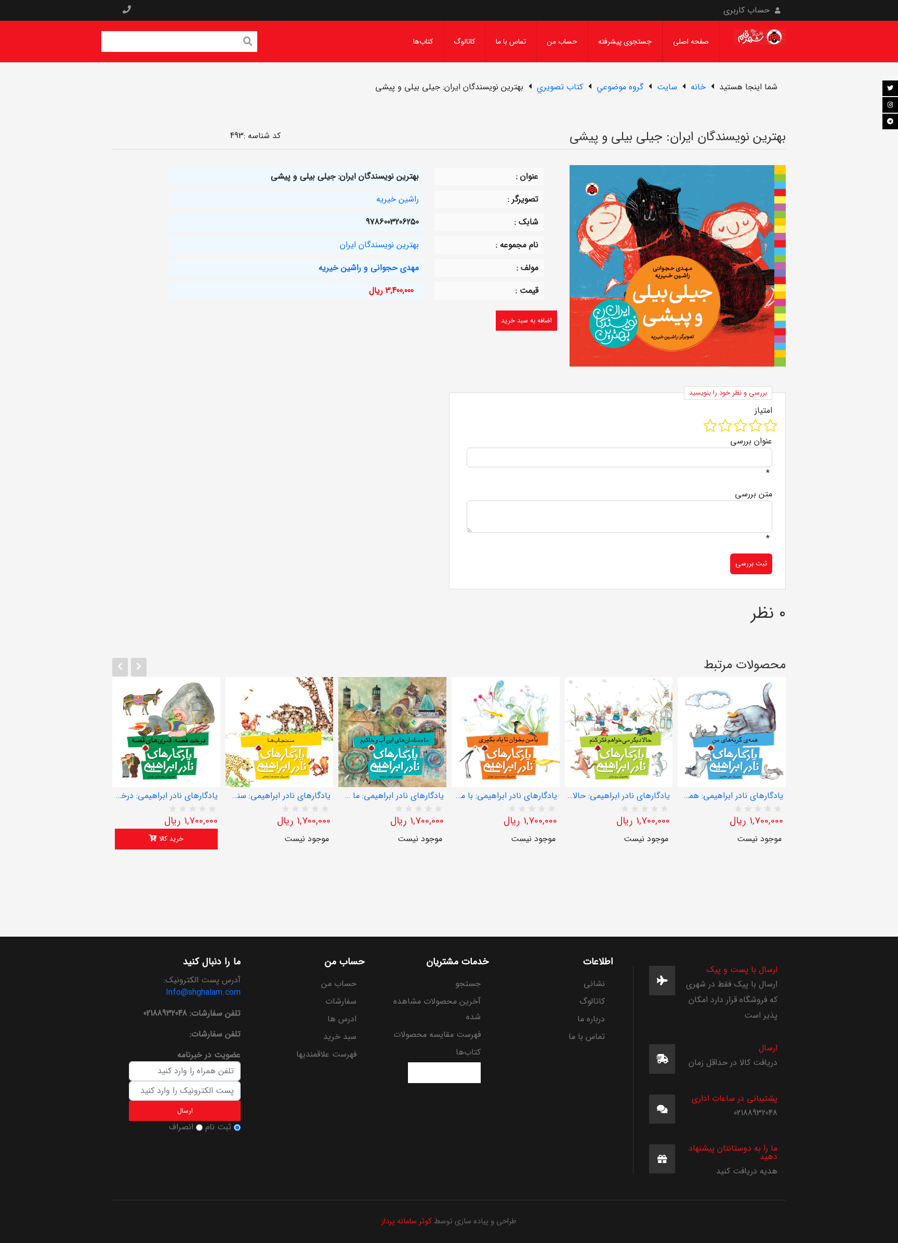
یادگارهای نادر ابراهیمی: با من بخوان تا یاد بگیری (505, 796)
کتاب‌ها (423, 41)
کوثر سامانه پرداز (406, 1221)
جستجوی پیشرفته (625, 41)
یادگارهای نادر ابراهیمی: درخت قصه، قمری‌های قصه (166, 796)
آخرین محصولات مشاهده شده (437, 1009)
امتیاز (763, 410)
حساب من (562, 41)
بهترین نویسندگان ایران (379, 244)
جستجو (468, 983)
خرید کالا (170, 838)
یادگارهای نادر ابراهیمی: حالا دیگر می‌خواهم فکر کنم (618, 796)
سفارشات (340, 1001)
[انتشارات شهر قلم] (760, 41)
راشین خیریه (397, 199)
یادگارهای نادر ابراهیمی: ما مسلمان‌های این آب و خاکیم (392, 796)
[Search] (248, 42)
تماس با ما (511, 41)
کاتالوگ (464, 41)
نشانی (594, 983)
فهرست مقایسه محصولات (437, 1034)
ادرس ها (341, 1018)
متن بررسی (753, 494)
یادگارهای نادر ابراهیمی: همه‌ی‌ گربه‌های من (731, 796)
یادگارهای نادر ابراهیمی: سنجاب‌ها (279, 796)
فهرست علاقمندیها (326, 1054)
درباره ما (591, 1018)
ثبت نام (218, 1127)
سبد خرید (339, 1036)
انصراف (181, 1127)
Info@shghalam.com (203, 992)
